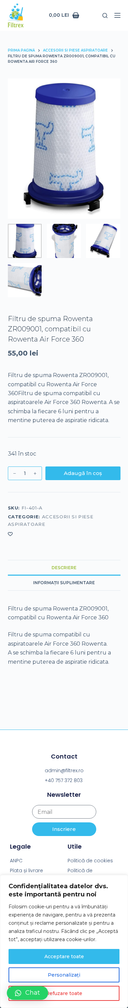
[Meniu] (117, 15)
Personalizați (64, 975)
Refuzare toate (64, 993)
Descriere (64, 567)
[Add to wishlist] (10, 533)
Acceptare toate (64, 956)
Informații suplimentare (64, 582)
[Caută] (105, 15)
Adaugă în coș (83, 473)
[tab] (64, 567)
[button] (27, 993)
